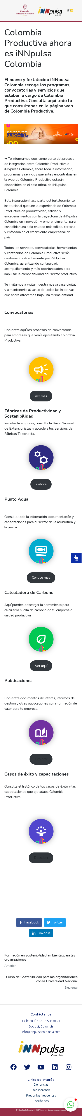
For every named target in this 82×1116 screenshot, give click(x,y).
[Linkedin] (55, 1067)
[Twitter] (27, 1067)
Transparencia (41, 1090)
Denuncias (41, 1084)
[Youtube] (41, 1067)
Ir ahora (41, 484)
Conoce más (41, 577)
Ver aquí (41, 665)
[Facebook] (13, 1067)
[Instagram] (68, 1067)
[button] (71, 1105)
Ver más (41, 396)
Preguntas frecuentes (41, 1095)
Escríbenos (41, 1101)
